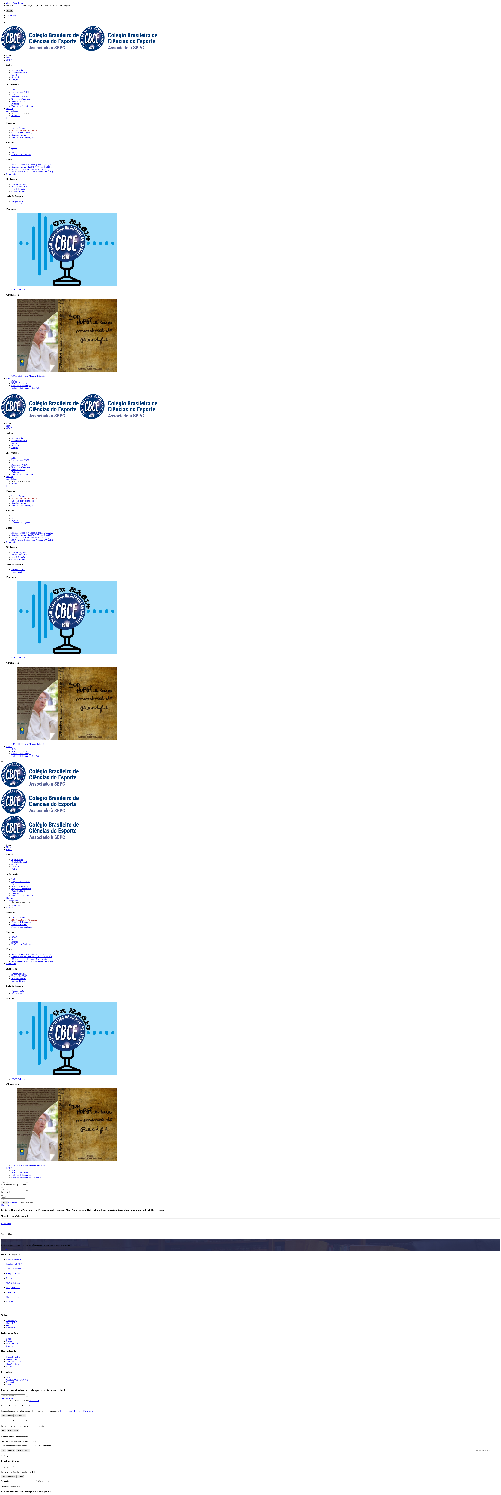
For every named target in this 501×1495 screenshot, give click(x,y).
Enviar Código (13, 1431)
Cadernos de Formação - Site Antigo (26, 388)
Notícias (9, 108)
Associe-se (15, 115)
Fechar (20, 1477)
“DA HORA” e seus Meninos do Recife (28, 376)
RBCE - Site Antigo (19, 383)
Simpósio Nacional (19, 135)
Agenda (14, 152)
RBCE (14, 381)
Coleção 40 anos (18, 191)
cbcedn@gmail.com (14, 3)
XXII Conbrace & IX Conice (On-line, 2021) (30, 169)
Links (13, 90)
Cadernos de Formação (21, 385)
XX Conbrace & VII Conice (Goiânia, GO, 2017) (32, 172)
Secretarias (15, 77)
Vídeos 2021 (16, 204)
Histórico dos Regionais (21, 155)
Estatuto (14, 94)
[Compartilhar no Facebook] (13, 1234)
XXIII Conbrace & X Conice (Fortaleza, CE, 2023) (32, 165)
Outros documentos (14, 1297)
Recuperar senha (8, 1477)
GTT (8, 1325)
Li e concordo (20, 1416)
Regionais (10, 1382)
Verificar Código (23, 1450)
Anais (13, 150)
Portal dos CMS (18, 101)
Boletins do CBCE (19, 187)
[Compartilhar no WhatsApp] (21, 1234)
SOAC (14, 147)
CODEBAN (34, 1400)
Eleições (14, 79)
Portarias (15, 104)
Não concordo (7, 1416)
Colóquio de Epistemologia (22, 133)
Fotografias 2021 (18, 201)
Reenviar (11, 1450)
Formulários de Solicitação (22, 106)
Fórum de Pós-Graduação (22, 137)
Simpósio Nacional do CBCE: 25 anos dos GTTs (31, 167)
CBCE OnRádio (18, 290)
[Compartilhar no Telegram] (19, 1234)
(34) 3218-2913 (7, 1398)
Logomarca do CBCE (20, 92)
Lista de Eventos (18, 128)
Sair (3, 1431)
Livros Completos (18, 184)
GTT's (14, 75)
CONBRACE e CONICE (17, 1380)
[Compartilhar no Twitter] (16, 1234)
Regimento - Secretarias (21, 99)
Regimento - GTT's (19, 97)
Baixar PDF (6, 1223)
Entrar (8, 55)
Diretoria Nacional (19, 72)
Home (8, 58)
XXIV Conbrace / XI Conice (24, 130)
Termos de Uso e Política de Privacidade (76, 1411)
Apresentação (17, 70)
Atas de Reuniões (18, 189)
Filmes (9, 1278)
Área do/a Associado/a (20, 113)
